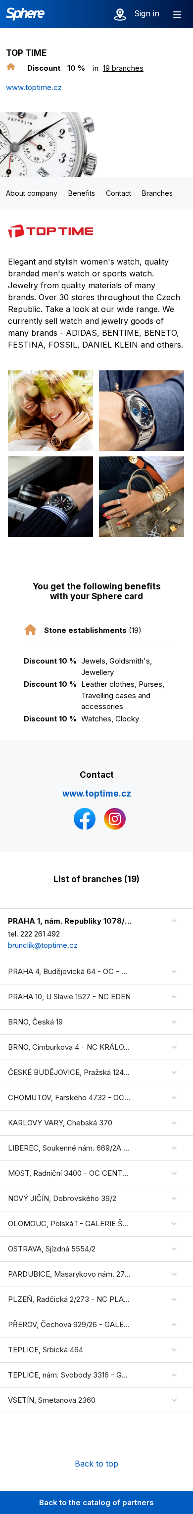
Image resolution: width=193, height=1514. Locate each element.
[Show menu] (177, 13)
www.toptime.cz (34, 87)
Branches (157, 193)
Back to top (96, 1464)
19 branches (123, 68)
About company (31, 193)
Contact (118, 193)
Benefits (81, 193)
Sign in (146, 13)
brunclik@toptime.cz (43, 945)
